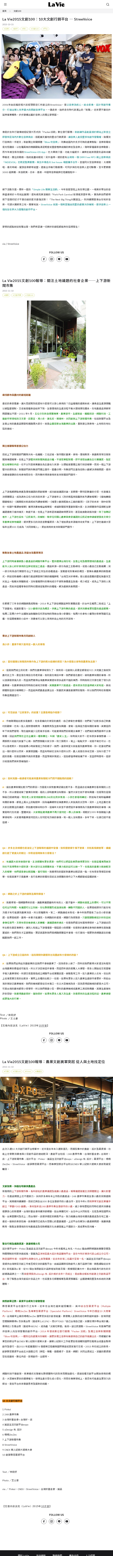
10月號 (43, 1025)
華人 (25, 29)
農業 (7, 295)
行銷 (7, 1071)
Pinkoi (28, 1071)
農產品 (39, 1071)
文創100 (17, 11)
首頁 (4, 11)
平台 (46, 29)
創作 (16, 29)
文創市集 (17, 295)
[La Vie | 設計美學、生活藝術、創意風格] (56, 4)
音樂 (7, 29)
